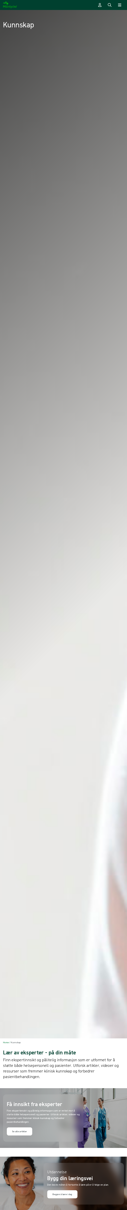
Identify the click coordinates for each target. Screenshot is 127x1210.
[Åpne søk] (109, 5)
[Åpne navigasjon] (119, 5)
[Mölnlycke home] (10, 5)
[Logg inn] (100, 5)
